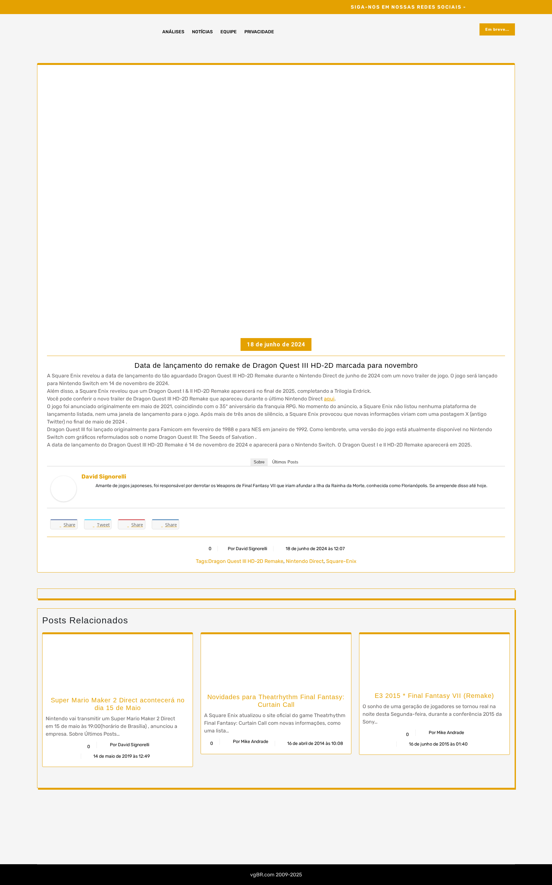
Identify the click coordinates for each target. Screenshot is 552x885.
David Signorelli (103, 476)
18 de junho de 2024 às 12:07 (315, 548)
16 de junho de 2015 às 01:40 (438, 744)
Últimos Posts (285, 462)
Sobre (259, 462)
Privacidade (259, 32)
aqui (329, 399)
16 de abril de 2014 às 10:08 (314, 743)
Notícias (202, 32)
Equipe (228, 32)
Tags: (202, 561)
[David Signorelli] (63, 488)
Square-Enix (341, 561)
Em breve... (497, 29)
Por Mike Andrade (250, 741)
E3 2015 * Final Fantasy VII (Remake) (434, 695)
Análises (173, 32)
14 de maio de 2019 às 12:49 (121, 756)
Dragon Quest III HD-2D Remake (245, 561)
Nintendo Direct (305, 561)
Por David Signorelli (247, 548)
